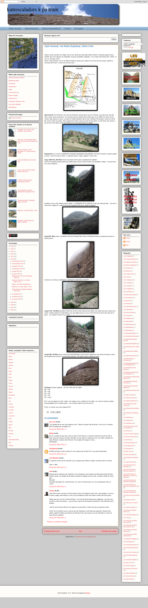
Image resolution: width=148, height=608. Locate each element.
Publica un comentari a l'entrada (57, 522)
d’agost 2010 (16, 271)
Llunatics (11, 407)
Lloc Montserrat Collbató (131, 351)
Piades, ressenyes (15, 28)
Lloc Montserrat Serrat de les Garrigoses (131, 373)
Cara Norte (12, 83)
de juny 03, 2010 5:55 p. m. (57, 486)
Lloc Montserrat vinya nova (131, 390)
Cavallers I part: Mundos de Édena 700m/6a (26, 221)
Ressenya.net (13, 98)
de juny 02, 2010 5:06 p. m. (57, 429)
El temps (67, 28)
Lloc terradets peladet (130, 559)
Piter (10, 368)
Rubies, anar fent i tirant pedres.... (22, 284)
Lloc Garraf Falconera (130, 306)
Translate (130, 47)
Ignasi (10, 425)
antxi (127, 245)
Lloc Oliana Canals (129, 398)
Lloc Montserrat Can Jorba (131, 346)
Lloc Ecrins (127, 300)
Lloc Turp (126, 517)
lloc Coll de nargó (129, 565)
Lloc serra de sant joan (130, 552)
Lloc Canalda (127, 283)
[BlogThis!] (53, 412)
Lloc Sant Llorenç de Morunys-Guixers (130, 470)
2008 (12, 305)
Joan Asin (11, 416)
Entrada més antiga (109, 531)
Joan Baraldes (54, 458)
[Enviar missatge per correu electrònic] (47, 412)
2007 (12, 307)
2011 (12, 256)
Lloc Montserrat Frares (130, 355)
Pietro (10, 371)
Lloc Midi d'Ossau (129, 324)
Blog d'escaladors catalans (16, 77)
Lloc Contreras (128, 291)
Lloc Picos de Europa (130, 436)
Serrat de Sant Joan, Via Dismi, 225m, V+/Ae (21, 280)
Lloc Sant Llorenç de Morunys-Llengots (130, 480)
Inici (80, 531)
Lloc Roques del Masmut (131, 457)
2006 (12, 310)
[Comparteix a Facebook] (57, 412)
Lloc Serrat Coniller (129, 507)
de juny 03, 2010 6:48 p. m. (57, 517)
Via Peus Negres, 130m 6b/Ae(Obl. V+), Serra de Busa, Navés (27, 151)
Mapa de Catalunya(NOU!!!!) (51, 28)
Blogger (87, 593)
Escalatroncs (12, 86)
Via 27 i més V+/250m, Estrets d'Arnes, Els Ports (26, 170)
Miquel (11, 389)
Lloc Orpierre (127, 420)
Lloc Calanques (128, 280)
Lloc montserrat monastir (131, 547)
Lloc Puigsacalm (128, 445)
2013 (12, 251)
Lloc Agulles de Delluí (130, 262)
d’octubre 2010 (16, 266)
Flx (9, 436)
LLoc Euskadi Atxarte (130, 259)
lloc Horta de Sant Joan (130, 568)
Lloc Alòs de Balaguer (130, 265)
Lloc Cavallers (128, 286)
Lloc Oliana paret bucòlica (131, 408)
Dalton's (11, 445)
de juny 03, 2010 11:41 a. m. (58, 467)
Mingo (51, 433)
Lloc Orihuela (127, 417)
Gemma (11, 433)
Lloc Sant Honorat (129, 462)
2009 (12, 302)
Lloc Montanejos (128, 327)
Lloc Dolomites (128, 297)
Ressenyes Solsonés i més (17, 101)
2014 (12, 249)
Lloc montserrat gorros (130, 545)
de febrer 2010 (16, 296)
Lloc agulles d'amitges (130, 539)
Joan (10, 419)
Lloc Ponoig (127, 439)
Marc (10, 398)
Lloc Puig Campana (129, 442)
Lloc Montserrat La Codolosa (129, 359)
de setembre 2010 (17, 269)
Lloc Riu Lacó (128, 451)
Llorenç (51, 490)
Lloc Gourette (127, 309)
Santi (10, 356)
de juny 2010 (16, 274)
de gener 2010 (16, 299)
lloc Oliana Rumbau (129, 573)
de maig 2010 (16, 294)
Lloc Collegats (128, 289)
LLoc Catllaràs (128, 256)
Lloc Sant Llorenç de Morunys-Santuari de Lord (131, 485)
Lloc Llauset (127, 315)
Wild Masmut (12, 107)
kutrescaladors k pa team (32, 9)
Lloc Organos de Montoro (131, 413)
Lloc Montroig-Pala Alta (130, 336)
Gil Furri (11, 431)
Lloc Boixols (127, 271)
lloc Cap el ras (128, 562)
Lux (10, 401)
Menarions (12, 395)
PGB (10, 374)
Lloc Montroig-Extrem (130, 333)
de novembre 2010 (18, 263)
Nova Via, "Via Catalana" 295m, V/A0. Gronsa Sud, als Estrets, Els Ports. (27, 141)
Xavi (50, 471)
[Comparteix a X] (55, 412)
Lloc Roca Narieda (129, 454)
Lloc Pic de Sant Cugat (130, 434)
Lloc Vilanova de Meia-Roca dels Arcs (130, 525)
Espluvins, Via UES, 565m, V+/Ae (27, 210)
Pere (10, 377)
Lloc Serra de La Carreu (131, 503)
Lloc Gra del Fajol (129, 312)
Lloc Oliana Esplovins (130, 401)
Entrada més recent (51, 531)
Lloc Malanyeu (128, 318)
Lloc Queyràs (127, 448)
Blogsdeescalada (14, 80)
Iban (10, 427)
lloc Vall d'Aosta (128, 579)
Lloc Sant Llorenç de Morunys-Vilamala (130, 491)
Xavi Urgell (12, 353)
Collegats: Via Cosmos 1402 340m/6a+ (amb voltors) (26, 130)
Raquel (11, 362)
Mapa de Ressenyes (31, 28)
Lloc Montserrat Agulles (130, 343)
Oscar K (11, 386)
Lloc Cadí (126, 277)
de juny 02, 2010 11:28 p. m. (58, 444)
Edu (10, 442)
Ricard (11, 359)
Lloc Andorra (127, 268)
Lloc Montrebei (128, 330)
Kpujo (10, 89)
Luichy (11, 404)
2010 (12, 259)
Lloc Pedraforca (128, 423)
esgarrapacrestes (14, 439)
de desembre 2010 (18, 261)
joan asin (52, 422)
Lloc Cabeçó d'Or (129, 274)
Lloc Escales (127, 303)
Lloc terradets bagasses (131, 555)
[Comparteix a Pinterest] (60, 412)
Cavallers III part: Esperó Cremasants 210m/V (25, 180)
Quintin (11, 365)
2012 (12, 254)
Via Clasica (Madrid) (15, 104)
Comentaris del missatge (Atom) (85, 537)
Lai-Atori (11, 410)
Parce (10, 383)
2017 (12, 246)
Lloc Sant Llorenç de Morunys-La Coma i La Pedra (130, 475)
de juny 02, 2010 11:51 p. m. (58, 454)
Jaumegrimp (53, 448)
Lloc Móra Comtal (129, 395)
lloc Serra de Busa (129, 576)
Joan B (11, 413)
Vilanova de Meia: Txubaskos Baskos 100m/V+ (26, 201)
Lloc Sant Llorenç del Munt (131, 495)
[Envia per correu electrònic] (51, 412)
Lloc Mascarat (128, 321)
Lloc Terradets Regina (130, 515)
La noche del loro (14, 92)
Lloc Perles (127, 431)
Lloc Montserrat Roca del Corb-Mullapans (131, 364)
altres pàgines (79, 28)
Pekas (10, 380)
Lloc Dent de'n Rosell (130, 294)
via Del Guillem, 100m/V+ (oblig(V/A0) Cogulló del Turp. (26, 191)
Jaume (11, 422)
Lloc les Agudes (128, 541)
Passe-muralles (13, 95)
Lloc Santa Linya (128, 499)
